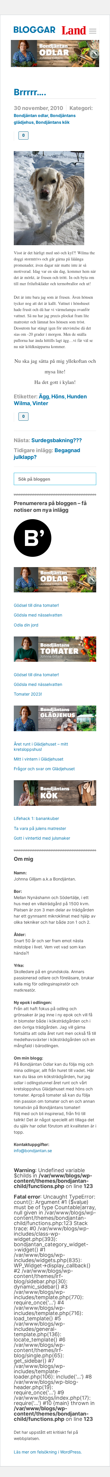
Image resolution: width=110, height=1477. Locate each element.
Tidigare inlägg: (33, 450)
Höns (58, 396)
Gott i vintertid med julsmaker (42, 838)
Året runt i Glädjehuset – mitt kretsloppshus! (41, 746)
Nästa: (22, 440)
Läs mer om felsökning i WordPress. (48, 1451)
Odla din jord (26, 624)
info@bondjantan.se (33, 1150)
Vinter (40, 403)
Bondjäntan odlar (31, 115)
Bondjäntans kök (53, 122)
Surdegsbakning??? (56, 440)
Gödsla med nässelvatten (38, 614)
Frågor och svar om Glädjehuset (44, 768)
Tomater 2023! (28, 693)
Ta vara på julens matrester (40, 828)
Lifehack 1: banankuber (36, 818)
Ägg (44, 396)
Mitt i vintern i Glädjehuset (38, 758)
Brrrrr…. (30, 92)
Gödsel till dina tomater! (36, 605)
